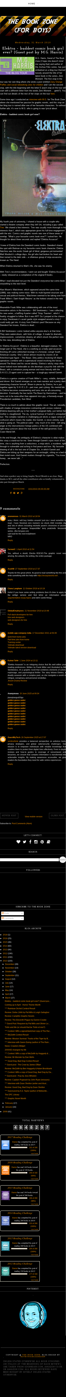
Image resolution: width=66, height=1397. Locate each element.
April (7, 994)
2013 (5, 950)
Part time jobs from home (18, 639)
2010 (5, 961)
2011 (5, 957)
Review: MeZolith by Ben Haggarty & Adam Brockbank (28, 1068)
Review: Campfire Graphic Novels (19, 1016)
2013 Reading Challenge (20, 1238)
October (8, 971)
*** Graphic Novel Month (15, 1098)
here (53, 94)
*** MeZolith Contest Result (17, 1035)
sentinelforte (13, 741)
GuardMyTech (14, 737)
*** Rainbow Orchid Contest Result (20, 1008)
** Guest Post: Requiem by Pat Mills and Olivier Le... (27, 1023)
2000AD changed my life (15, 1050)
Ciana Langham (15, 588)
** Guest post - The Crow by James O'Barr (23, 1065)
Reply (10, 540)
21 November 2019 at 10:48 (37, 611)
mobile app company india (19, 633)
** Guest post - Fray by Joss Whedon (21, 1076)
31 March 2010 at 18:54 (29, 516)
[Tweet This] (18, 493)
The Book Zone (31, 1355)
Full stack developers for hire (20, 615)
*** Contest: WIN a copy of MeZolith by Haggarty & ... (27, 1053)
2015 (5, 942)
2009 (5, 1111)
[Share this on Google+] (22, 493)
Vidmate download (16, 645)
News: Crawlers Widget (15, 1046)
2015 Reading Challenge (20, 1187)
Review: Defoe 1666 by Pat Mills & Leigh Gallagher (27, 1012)
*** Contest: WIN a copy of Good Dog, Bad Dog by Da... (29, 1072)
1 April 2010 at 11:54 (25, 549)
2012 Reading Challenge (20, 1263)
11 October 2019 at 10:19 (34, 588)
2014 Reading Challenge (20, 1213)
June (7, 986)
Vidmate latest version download (22, 647)
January (9, 1107)
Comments (9, 918)
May (7, 990)
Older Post (57, 816)
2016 (5, 938)
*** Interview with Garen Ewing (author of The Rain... (27, 1042)
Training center (14, 642)
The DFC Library (12, 1095)
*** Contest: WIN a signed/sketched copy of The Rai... (28, 1031)
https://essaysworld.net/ (47, 575)
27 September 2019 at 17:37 (27, 569)
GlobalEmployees (16, 611)
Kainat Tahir (13, 660)
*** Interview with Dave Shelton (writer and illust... (26, 1083)
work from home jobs (17, 637)
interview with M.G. (38, 99)
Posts (6, 913)
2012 (5, 953)
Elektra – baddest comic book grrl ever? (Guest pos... (28, 1001)
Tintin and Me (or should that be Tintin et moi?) (25, 1027)
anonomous (13, 516)
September (10, 975)
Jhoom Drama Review (17, 681)
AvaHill (11, 569)
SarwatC (12, 549)
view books (34, 1153)
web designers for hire (17, 620)
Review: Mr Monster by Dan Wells (19, 1057)
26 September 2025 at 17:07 (33, 737)
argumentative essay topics (19, 598)
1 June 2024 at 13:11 (29, 660)
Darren (14, 1141)
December (10, 964)
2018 (5, 935)
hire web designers (16, 617)
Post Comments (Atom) (22, 823)
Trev (2, 227)
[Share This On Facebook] (11, 493)
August (8, 979)
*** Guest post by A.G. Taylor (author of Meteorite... (26, 1091)
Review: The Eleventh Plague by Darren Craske (25, 1020)
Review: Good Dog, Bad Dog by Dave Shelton (25, 1087)
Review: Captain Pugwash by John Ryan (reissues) (27, 1080)
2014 (5, 946)
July (7, 983)
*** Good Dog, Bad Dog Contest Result (22, 1061)
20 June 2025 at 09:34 (29, 693)
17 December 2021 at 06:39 (44, 633)
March (8, 998)
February (9, 1103)
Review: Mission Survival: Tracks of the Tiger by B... (27, 1039)
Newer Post (9, 816)
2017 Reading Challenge (20, 1137)
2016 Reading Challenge (20, 1162)
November (10, 968)
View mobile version (33, 817)
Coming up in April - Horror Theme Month (23, 1005)
